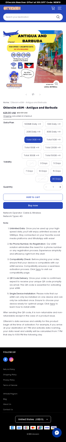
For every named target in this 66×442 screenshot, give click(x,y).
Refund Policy (9, 369)
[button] (59, 8)
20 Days (42, 178)
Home (6, 102)
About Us (7, 404)
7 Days (29, 170)
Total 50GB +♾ (53, 155)
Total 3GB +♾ (33, 139)
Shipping (7, 116)
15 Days (57, 170)
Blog (5, 399)
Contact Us (8, 409)
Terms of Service (10, 385)
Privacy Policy (9, 380)
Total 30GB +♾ (31, 155)
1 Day (31, 163)
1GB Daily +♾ (54, 124)
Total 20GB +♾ (53, 147)
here (38, 269)
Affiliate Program (10, 393)
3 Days (43, 163)
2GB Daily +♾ (33, 131)
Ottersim (35, 434)
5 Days (57, 163)
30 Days (56, 178)
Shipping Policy (9, 374)
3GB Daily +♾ (54, 131)
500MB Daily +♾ (33, 124)
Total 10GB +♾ (32, 147)
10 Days (43, 170)
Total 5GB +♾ (54, 139)
